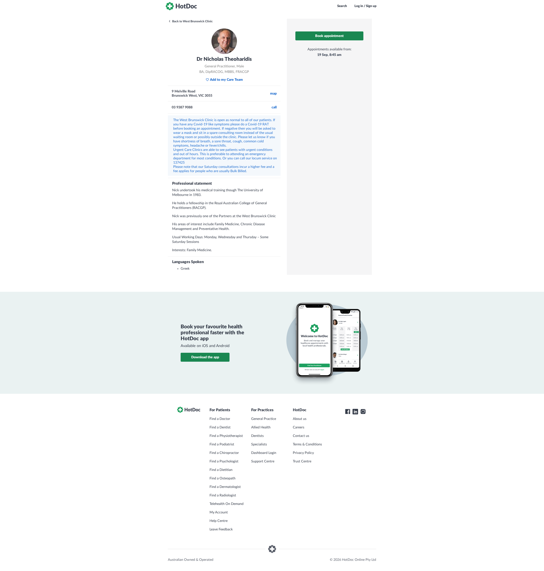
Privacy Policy (303, 453)
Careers (298, 427)
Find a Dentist (220, 427)
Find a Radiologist (223, 495)
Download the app (205, 357)
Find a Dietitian (221, 470)
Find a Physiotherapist (226, 436)
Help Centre (219, 521)
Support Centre (262, 461)
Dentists (257, 436)
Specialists (259, 444)
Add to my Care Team (226, 79)
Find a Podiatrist (222, 444)
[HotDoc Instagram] (363, 411)
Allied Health (261, 427)
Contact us (301, 436)
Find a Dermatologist (225, 487)
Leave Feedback (221, 529)
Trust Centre (302, 461)
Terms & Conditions (307, 444)
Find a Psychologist (224, 461)
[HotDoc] (181, 6)
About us (299, 419)
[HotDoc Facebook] (347, 411)
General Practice (263, 419)
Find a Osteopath (222, 478)
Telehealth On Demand (227, 504)
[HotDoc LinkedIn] (355, 411)
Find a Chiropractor (224, 453)
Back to (192, 21)
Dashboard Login (263, 453)
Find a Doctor (220, 419)
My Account (219, 512)
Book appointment (329, 36)
